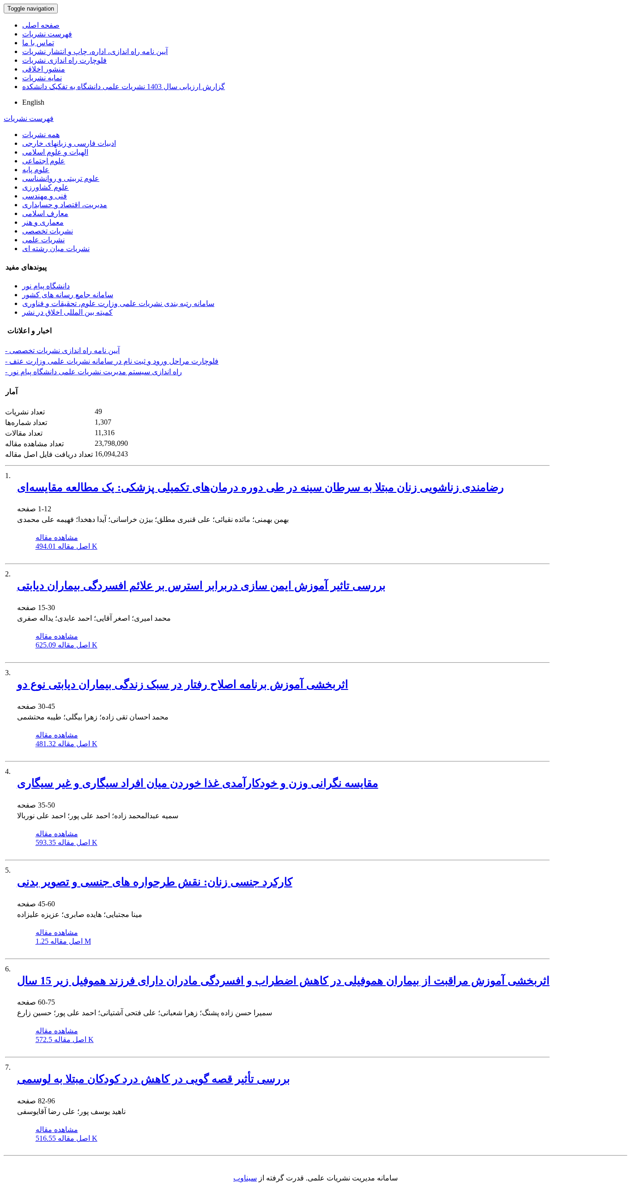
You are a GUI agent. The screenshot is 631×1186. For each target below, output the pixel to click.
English (33, 102)
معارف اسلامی (45, 213)
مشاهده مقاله (57, 537)
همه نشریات (41, 134)
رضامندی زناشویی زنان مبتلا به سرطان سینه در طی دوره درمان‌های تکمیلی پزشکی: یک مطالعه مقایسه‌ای (260, 487)
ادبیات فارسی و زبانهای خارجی (69, 143)
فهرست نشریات (47, 34)
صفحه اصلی (41, 25)
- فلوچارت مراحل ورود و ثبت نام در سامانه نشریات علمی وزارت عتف (111, 361)
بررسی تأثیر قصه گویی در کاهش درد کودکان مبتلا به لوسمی (153, 1079)
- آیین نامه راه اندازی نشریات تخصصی (62, 350)
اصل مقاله (66, 546)
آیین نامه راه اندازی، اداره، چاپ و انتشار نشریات (95, 51)
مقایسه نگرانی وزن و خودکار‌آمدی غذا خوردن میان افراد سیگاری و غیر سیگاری (197, 783)
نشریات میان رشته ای (56, 248)
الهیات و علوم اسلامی (55, 152)
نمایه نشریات (42, 78)
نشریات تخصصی (47, 231)
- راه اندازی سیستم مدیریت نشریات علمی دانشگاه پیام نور (93, 372)
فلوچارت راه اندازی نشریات (64, 60)
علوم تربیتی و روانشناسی (60, 178)
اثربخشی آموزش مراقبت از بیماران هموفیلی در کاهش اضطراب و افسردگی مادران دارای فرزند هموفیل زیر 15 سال (283, 981)
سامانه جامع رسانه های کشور (67, 295)
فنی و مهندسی (44, 196)
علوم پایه (35, 170)
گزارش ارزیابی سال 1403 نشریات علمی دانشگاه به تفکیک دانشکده (123, 86)
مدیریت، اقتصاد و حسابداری (64, 205)
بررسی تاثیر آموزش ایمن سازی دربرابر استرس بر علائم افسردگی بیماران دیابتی (201, 586)
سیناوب (245, 1178)
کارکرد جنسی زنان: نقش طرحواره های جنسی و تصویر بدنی (154, 882)
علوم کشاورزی (45, 187)
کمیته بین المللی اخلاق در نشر (67, 312)
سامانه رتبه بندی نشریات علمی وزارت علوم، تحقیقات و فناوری (118, 303)
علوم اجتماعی (43, 161)
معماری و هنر (43, 222)
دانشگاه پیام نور (46, 286)
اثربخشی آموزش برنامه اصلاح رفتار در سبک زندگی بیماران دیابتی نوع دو (182, 684)
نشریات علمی (43, 240)
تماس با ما (38, 43)
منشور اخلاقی (43, 69)
